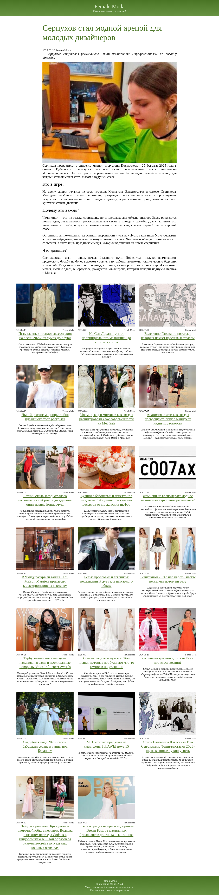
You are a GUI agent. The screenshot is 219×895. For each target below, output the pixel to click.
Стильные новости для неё (109, 11)
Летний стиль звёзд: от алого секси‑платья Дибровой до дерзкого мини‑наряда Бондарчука (45, 500)
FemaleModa (109, 880)
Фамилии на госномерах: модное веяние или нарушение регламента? (168, 498)
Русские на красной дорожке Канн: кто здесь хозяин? (167, 660)
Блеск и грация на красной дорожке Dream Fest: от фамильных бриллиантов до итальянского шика (106, 830)
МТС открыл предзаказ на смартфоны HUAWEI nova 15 (106, 744)
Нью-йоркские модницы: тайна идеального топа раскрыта (45, 417)
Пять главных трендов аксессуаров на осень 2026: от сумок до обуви (45, 335)
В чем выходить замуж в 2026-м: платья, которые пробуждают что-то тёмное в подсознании (106, 662)
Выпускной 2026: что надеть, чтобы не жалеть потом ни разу (168, 579)
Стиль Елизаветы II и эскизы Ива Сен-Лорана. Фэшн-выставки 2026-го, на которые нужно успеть (168, 746)
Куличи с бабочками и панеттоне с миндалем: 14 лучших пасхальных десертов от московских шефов (106, 500)
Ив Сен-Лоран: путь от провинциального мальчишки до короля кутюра (106, 337)
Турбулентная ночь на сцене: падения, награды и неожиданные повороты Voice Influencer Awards (45, 662)
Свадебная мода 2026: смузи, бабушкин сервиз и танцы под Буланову (45, 746)
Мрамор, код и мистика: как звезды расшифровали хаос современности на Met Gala (106, 419)
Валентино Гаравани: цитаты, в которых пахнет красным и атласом (168, 335)
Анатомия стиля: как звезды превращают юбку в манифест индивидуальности (168, 419)
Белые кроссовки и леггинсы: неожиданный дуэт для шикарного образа (106, 581)
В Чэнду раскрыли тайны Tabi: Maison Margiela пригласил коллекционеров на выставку (45, 581)
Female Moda (109, 6)
